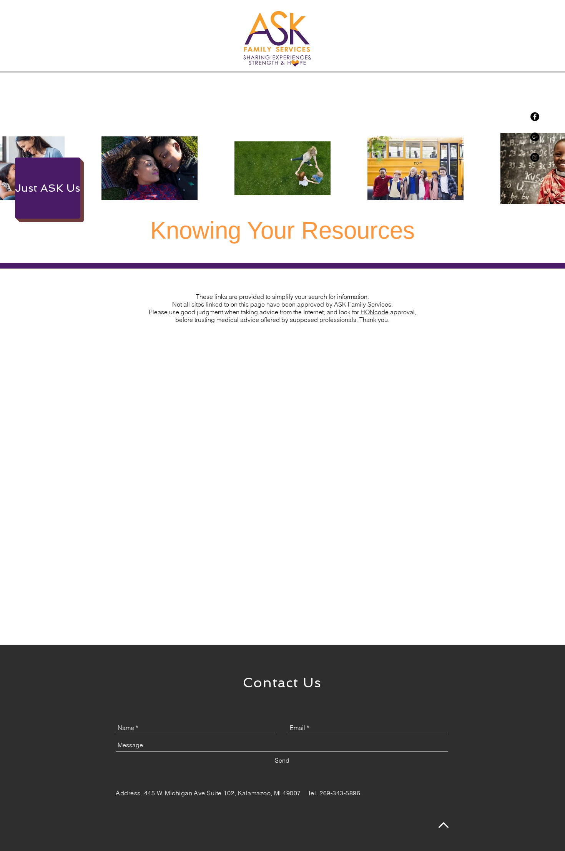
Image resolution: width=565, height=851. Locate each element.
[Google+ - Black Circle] (534, 137)
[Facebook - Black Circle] (534, 116)
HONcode (375, 312)
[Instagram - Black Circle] (534, 157)
